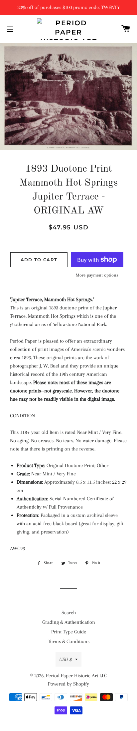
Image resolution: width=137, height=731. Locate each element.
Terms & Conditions (68, 641)
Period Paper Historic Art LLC (76, 676)
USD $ (65, 659)
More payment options (97, 275)
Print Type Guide (68, 632)
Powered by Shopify (68, 684)
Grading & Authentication (68, 622)
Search (69, 612)
